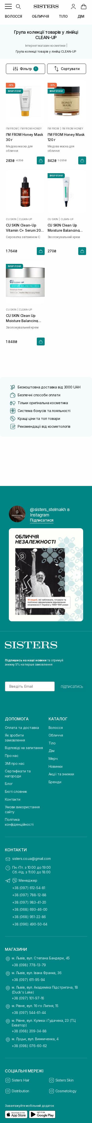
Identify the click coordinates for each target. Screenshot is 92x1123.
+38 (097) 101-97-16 (28, 998)
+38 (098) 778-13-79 (29, 965)
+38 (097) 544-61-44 (29, 1012)
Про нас (11, 755)
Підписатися (41, 520)
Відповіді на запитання (24, 748)
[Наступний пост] (77, 575)
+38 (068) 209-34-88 (29, 1031)
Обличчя (56, 735)
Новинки (56, 766)
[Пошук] (18, 6)
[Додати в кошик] (41, 160)
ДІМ (81, 16)
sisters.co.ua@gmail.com (31, 858)
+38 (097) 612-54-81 (28, 888)
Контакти (12, 799)
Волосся (56, 727)
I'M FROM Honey (30, 128)
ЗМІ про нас (14, 763)
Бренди (55, 782)
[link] (83, 6)
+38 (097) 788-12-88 (29, 895)
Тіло (52, 743)
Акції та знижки (61, 774)
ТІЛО (63, 16)
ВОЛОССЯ (13, 16)
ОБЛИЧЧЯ (40, 16)
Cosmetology (66, 1091)
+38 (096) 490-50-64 (29, 924)
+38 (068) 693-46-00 (29, 909)
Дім (52, 751)
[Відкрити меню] (8, 6)
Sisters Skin (64, 1080)
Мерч (53, 758)
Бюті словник (16, 791)
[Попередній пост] (15, 575)
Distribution (20, 1091)
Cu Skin (11, 219)
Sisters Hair (20, 1080)
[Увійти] (73, 6)
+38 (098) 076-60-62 (29, 1046)
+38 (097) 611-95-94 (28, 980)
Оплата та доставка (22, 727)
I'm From (11, 128)
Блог (9, 784)
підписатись (72, 686)
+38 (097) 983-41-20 (29, 902)
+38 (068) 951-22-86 (29, 917)
